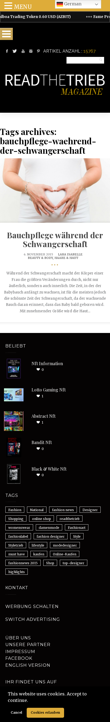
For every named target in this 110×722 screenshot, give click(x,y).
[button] (30, 701)
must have (16, 554)
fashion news (63, 510)
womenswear (19, 528)
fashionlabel (18, 536)
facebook (18, 658)
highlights (16, 572)
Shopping (15, 519)
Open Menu (6, 34)
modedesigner (65, 545)
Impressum (20, 651)
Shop (50, 563)
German (72, 3)
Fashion (14, 510)
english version (27, 665)
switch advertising (32, 619)
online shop (41, 519)
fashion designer (51, 536)
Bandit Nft (42, 442)
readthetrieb (70, 519)
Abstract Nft (44, 416)
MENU (23, 6)
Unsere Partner (27, 644)
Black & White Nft (49, 469)
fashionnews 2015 (23, 563)
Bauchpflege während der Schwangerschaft (55, 239)
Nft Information (47, 363)
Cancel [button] (16, 712)
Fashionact (76, 528)
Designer (90, 510)
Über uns (18, 637)
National (37, 510)
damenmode (49, 528)
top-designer (73, 563)
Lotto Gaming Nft (49, 390)
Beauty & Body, (41, 258)
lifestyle (38, 545)
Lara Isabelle (70, 254)
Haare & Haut (66, 258)
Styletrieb (15, 545)
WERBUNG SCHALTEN (32, 606)
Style (77, 536)
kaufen (38, 554)
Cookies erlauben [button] (45, 712)
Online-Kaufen (64, 554)
